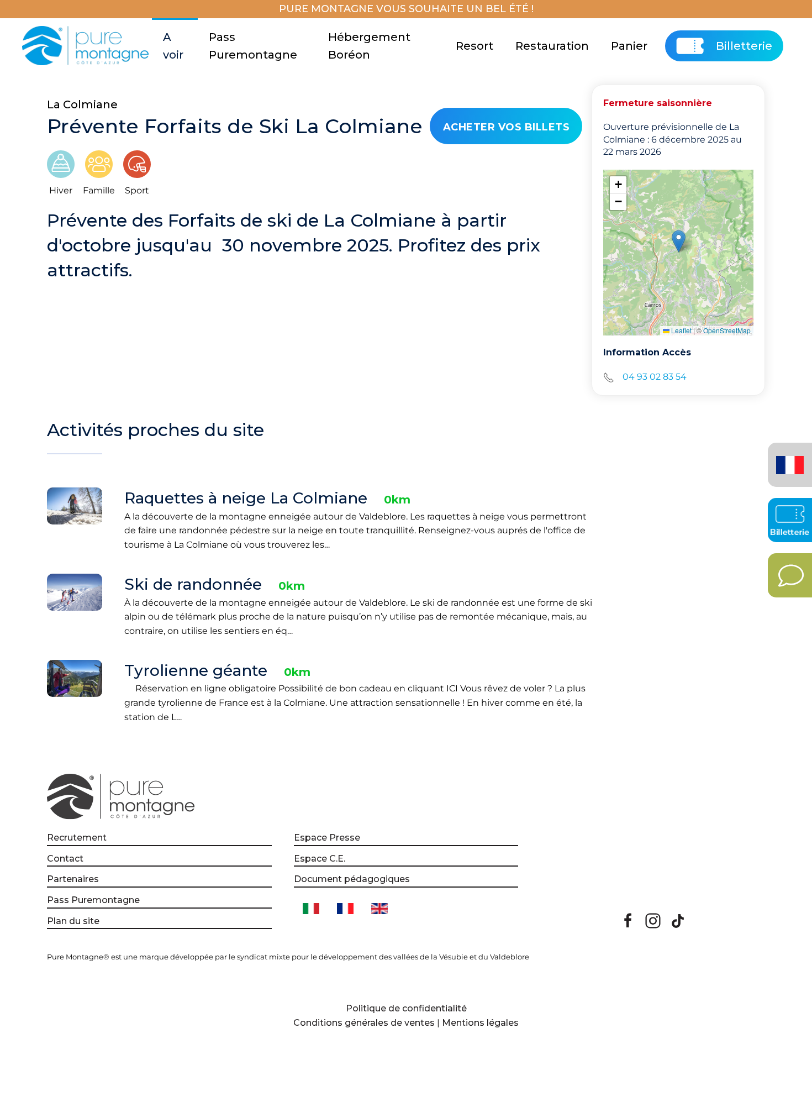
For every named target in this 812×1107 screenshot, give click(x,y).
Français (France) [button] (788, 456)
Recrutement (77, 837)
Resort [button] (474, 46)
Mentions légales (480, 1022)
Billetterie (744, 46)
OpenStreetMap (727, 330)
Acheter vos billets (506, 127)
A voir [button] (173, 45)
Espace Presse (327, 837)
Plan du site (73, 921)
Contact (65, 858)
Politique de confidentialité (406, 1008)
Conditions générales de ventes (364, 1022)
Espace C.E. (319, 858)
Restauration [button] (552, 46)
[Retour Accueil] (87, 46)
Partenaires (73, 879)
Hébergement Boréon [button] (369, 45)
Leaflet (680, 330)
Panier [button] (629, 46)
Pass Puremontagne (253, 45)
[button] (679, 241)
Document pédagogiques (352, 879)
